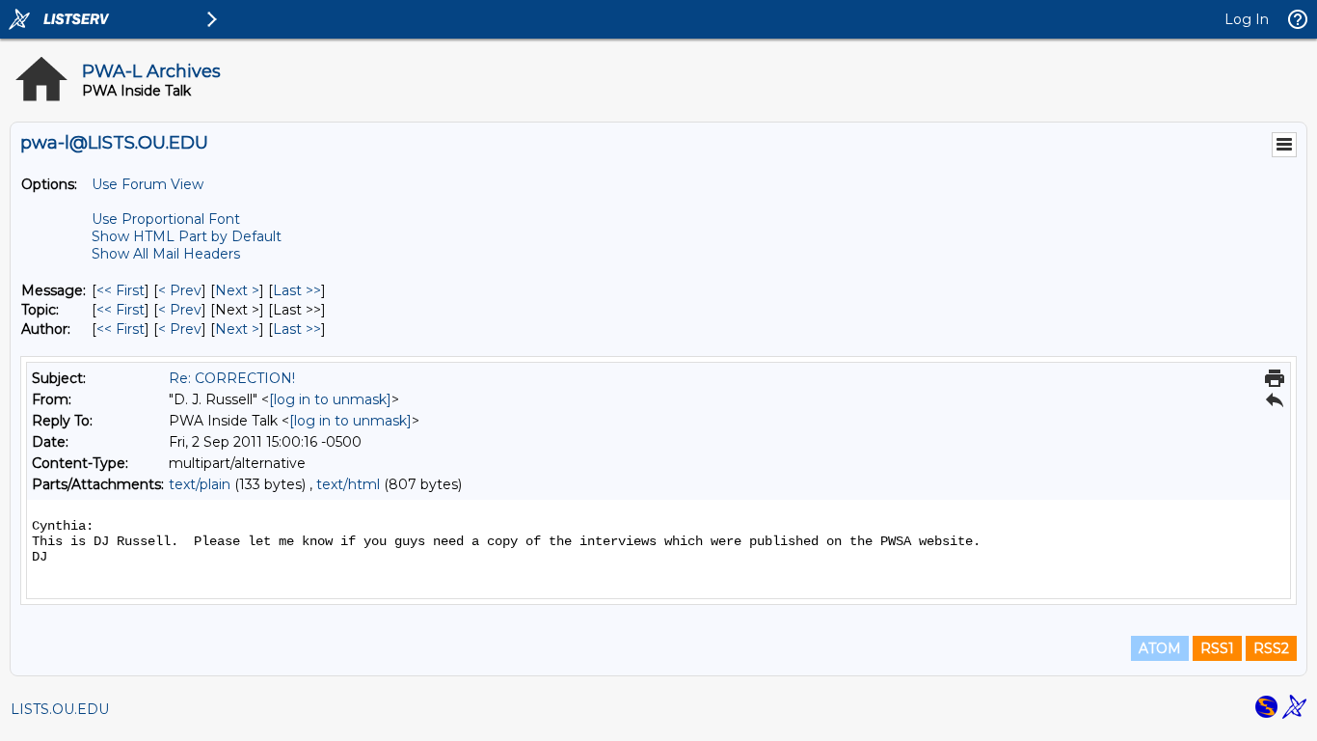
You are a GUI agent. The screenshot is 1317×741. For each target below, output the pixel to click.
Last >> (297, 290)
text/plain (199, 484)
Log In (1246, 19)
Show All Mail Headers (166, 253)
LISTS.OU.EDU (60, 709)
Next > (237, 290)
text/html (348, 484)
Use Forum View (147, 184)
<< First (120, 290)
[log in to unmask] (330, 399)
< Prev (180, 290)
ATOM (1160, 648)
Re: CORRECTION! (232, 378)
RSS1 (1217, 648)
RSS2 (1271, 648)
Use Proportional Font (166, 219)
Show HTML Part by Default (187, 236)
